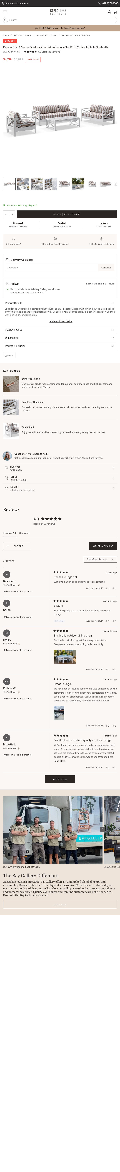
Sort (89, 559)
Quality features (13, 329)
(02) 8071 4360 (110, 3)
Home (6, 35)
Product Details (13, 303)
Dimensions (11, 337)
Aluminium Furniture (46, 35)
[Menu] (5, 12)
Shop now (60, 905)
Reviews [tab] (10, 534)
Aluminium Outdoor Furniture (76, 35)
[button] (60, 21)
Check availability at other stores (26, 292)
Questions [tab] (24, 534)
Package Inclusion (15, 346)
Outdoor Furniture (23, 35)
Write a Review (105, 547)
